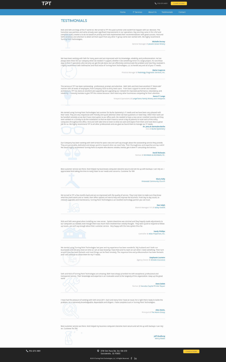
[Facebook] (131, 358)
